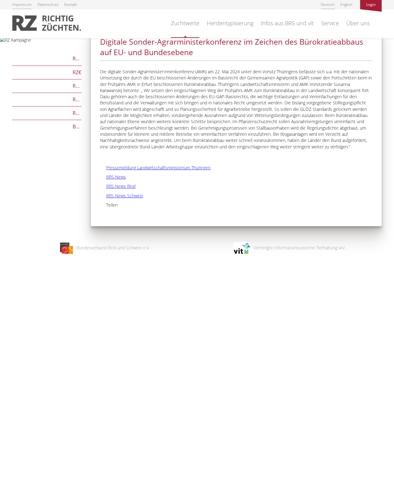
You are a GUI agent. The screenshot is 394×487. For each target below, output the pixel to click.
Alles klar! (9, 461)
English (346, 4)
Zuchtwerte (185, 23)
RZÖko (47, 85)
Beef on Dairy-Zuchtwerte (47, 126)
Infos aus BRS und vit (287, 23)
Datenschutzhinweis (19, 484)
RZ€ (46, 72)
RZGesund (47, 112)
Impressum (22, 4)
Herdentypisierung (230, 23)
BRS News (113, 177)
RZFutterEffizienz (47, 99)
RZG (47, 58)
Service (330, 23)
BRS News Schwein (121, 196)
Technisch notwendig (10, 384)
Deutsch (328, 4)
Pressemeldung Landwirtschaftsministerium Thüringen (155, 168)
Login (371, 4)
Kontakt (70, 4)
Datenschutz (48, 4)
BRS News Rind (117, 186)
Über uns (358, 23)
